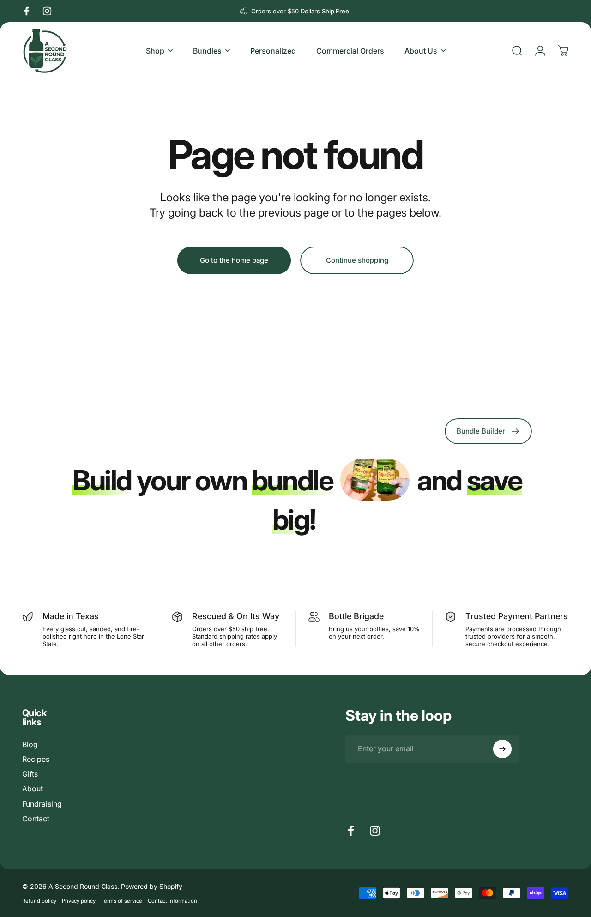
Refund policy (39, 901)
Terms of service (121, 901)
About (32, 788)
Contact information (172, 901)
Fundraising (42, 803)
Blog (30, 744)
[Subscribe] (502, 749)
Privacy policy (79, 901)
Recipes (35, 759)
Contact (35, 818)
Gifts (30, 773)
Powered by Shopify (151, 886)
